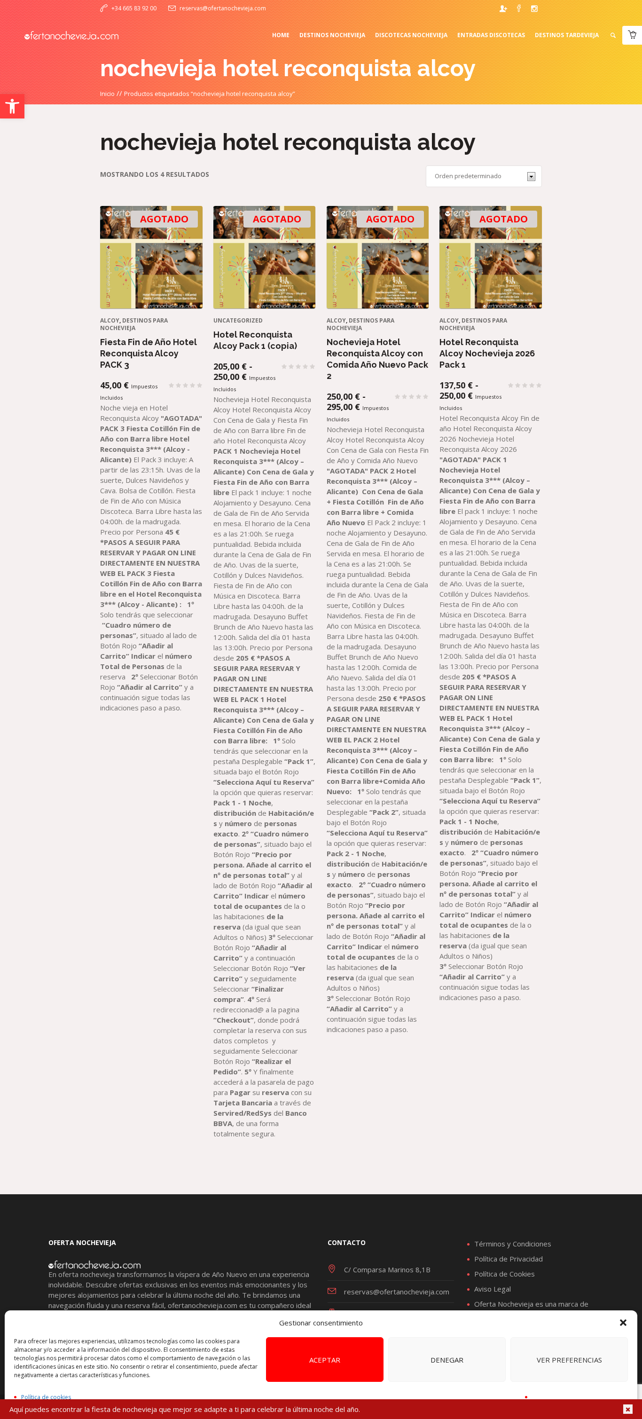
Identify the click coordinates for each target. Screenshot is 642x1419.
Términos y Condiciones (512, 1243)
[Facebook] (519, 8)
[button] (12, 106)
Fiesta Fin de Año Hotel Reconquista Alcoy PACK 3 (148, 353)
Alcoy (109, 320)
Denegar (447, 1359)
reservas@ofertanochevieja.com (223, 8)
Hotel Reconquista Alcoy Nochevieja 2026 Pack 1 (487, 353)
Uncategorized (238, 320)
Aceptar (324, 1359)
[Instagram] (534, 8)
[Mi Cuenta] (503, 8)
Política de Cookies (504, 1273)
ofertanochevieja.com (202, 1305)
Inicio (107, 93)
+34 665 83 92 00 (134, 8)
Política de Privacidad (508, 1258)
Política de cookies (46, 1397)
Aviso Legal (492, 1288)
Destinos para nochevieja (134, 324)
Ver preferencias (569, 1359)
